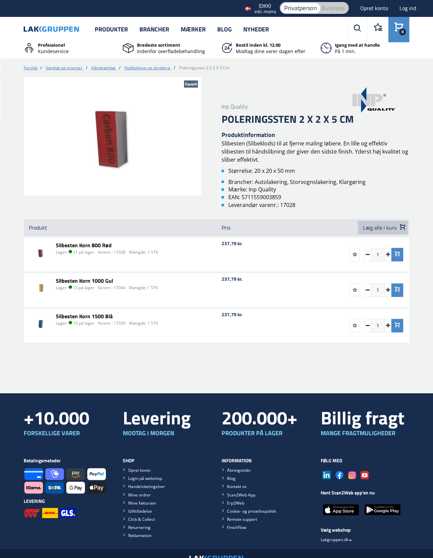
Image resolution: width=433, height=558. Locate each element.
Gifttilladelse (140, 511)
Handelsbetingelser (146, 486)
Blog (224, 29)
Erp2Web (235, 503)
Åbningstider (239, 470)
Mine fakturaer (142, 503)
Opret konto (374, 8)
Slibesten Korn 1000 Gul (84, 281)
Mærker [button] (193, 29)
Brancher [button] (154, 29)
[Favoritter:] (377, 29)
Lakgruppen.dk (334, 539)
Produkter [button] (111, 29)
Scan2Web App (241, 495)
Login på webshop (145, 478)
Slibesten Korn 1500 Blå (84, 316)
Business (332, 8)
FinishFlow (236, 527)
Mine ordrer (139, 495)
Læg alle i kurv (380, 228)
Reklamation (140, 535)
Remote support (242, 519)
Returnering (139, 527)
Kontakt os (237, 486)
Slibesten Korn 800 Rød (84, 245)
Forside (31, 68)
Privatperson (300, 8)
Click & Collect (141, 519)
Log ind (408, 8)
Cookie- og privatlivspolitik (251, 511)
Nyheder (256, 29)
